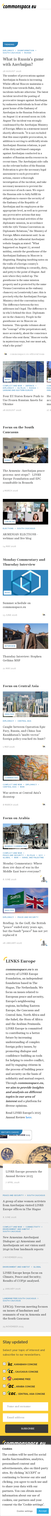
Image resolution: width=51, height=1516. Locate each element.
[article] (23, 388)
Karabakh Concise (25, 1364)
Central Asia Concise (31, 1394)
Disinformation (26, 51)
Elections (8, 528)
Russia (27, 53)
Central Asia (24, 721)
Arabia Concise (25, 1386)
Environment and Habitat (16, 1229)
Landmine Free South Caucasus (19, 1298)
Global (6, 858)
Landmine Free (21, 1379)
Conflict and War (12, 386)
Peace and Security (13, 855)
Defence (30, 386)
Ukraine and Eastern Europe (18, 390)
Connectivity (33, 1227)
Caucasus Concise (26, 1371)
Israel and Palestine (33, 858)
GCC (41, 855)
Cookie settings (25, 1511)
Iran (22, 787)
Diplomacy (8, 51)
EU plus (22, 388)
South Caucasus (12, 53)
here (28, 1117)
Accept (43, 1511)
